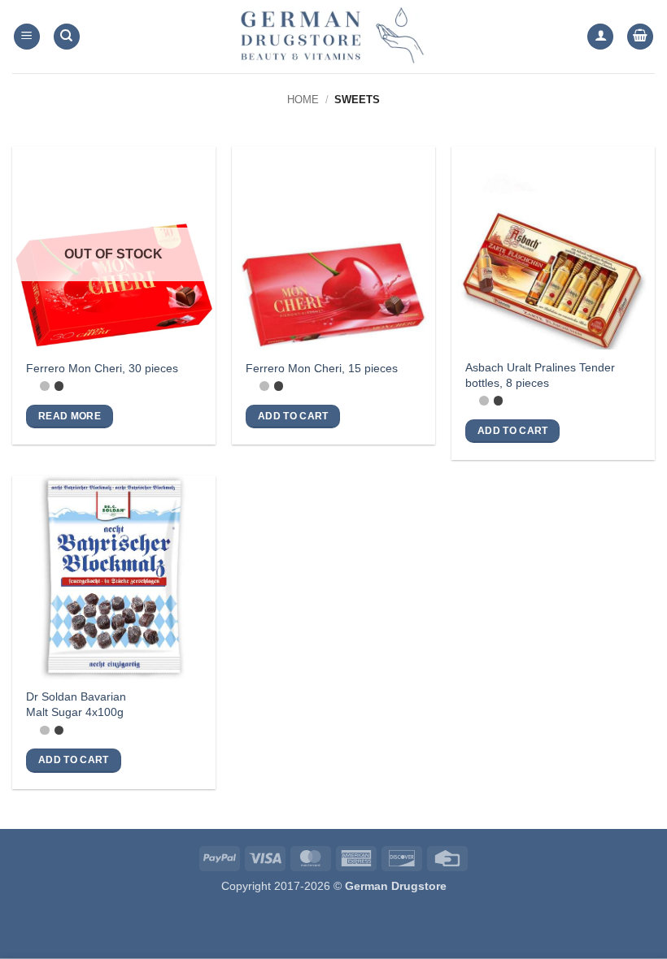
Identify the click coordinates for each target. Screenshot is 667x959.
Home (303, 99)
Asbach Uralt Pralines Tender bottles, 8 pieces (540, 375)
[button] (27, 37)
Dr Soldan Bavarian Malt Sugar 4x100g (76, 704)
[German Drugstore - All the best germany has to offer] (333, 37)
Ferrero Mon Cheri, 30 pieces (102, 368)
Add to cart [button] (293, 416)
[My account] (600, 37)
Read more (69, 416)
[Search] (67, 37)
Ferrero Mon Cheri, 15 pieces (322, 368)
